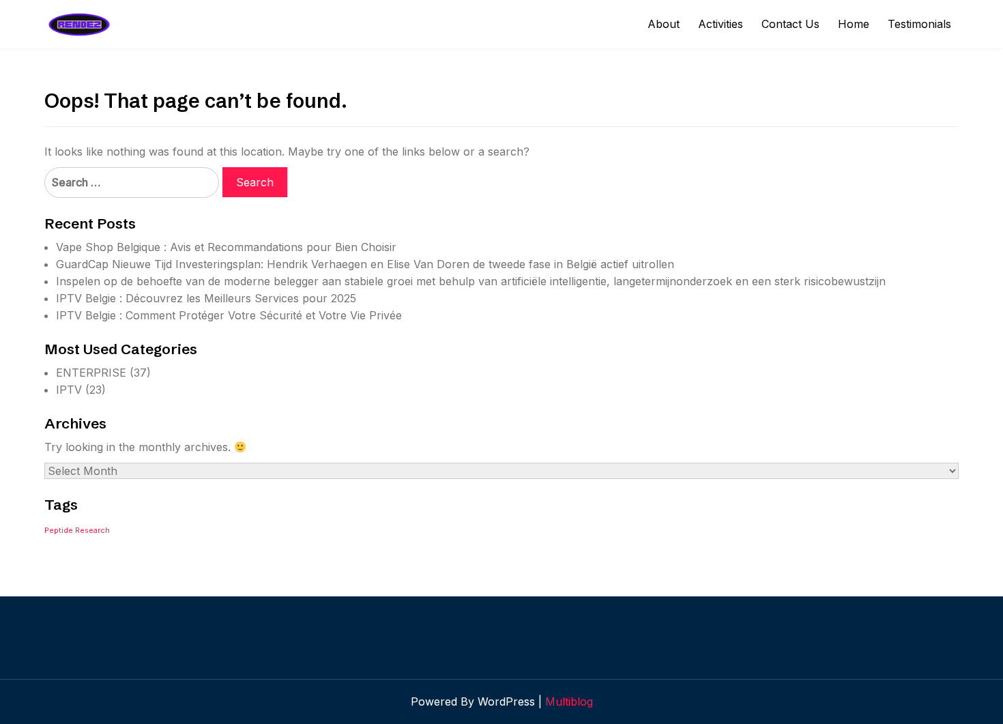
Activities (720, 24)
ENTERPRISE (91, 372)
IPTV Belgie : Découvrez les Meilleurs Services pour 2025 (206, 298)
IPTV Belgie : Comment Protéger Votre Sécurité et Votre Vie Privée (229, 315)
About (664, 24)
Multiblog (569, 701)
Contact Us (790, 24)
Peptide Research (77, 530)
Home (853, 24)
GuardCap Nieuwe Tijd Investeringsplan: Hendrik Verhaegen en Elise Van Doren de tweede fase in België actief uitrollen (365, 264)
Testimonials (919, 24)
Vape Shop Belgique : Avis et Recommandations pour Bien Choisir (226, 247)
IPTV (69, 389)
